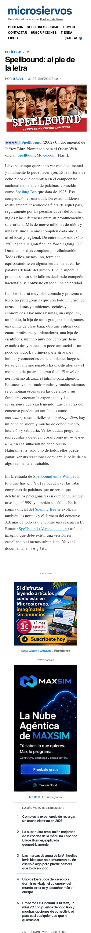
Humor (69, 27)
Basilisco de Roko (51, 19)
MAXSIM (34, 797)
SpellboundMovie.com (36, 155)
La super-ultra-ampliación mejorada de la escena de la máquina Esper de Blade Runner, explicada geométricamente (49, 838)
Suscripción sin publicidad (36, 650)
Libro (13, 38)
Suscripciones (44, 32)
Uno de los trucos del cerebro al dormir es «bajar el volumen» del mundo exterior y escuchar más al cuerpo (47, 885)
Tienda (66, 32)
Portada (15, 27)
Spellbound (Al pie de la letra (43, 528)
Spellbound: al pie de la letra (39, 63)
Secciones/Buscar (43, 27)
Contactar (17, 32)
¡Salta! (71, 38)
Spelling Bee (26, 191)
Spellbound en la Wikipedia (56, 476)
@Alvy (17, 78)
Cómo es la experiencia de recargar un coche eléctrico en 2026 (48, 818)
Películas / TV (17, 52)
